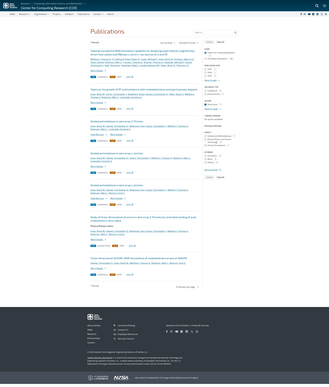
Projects (57, 14)
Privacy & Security (200, 325)
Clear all (221, 42)
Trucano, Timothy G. (133, 62)
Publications (83, 14)
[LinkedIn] (317, 14)
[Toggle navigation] (5, 14)
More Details (97, 70)
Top (321, 384)
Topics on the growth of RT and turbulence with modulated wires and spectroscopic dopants (143, 89)
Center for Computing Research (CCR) (49, 8)
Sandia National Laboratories (99, 357)
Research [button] (23, 14)
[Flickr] (313, 14)
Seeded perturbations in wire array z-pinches (116, 153)
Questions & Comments (177, 325)
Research (25, 3)
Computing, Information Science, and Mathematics (58, 3)
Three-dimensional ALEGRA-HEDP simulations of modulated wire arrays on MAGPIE (138, 258)
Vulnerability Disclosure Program (184, 377)
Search (110, 14)
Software (69, 14)
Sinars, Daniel (97, 62)
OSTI (128, 77)
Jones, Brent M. (166, 59)
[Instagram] (305, 14)
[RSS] (326, 14)
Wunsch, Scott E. (117, 193)
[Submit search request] (235, 32)
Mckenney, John (137, 126)
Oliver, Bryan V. (168, 65)
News (12, 14)
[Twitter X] (322, 14)
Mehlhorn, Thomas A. (100, 59)
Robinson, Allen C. (113, 62)
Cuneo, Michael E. (149, 59)
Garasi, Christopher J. (116, 94)
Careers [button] (97, 14)
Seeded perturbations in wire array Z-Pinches (116, 121)
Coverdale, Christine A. (131, 97)
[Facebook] (301, 14)
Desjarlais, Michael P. (174, 62)
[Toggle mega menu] (324, 5)
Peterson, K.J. (182, 65)
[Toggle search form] (317, 5)
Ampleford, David (136, 94)
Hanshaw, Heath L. (130, 65)
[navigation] (168, 42)
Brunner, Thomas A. (153, 62)
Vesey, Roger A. (132, 59)
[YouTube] (309, 14)
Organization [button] (40, 14)
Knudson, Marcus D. (184, 59)
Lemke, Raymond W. (150, 65)
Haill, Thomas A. (112, 65)
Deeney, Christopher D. (156, 94)
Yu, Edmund (118, 59)
